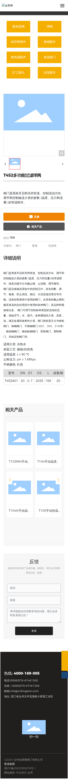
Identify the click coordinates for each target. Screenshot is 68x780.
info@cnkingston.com (24, 691)
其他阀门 (50, 57)
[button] (9, 480)
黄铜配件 (50, 42)
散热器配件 (18, 57)
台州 (30, 772)
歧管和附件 (18, 42)
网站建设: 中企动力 (15, 772)
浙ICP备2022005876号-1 (20, 768)
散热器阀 (18, 26)
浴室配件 (50, 72)
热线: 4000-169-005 (21, 673)
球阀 (50, 26)
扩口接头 (18, 72)
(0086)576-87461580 (24, 680)
